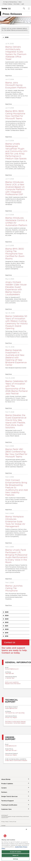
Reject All (15, 855)
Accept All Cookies (15, 851)
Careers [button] (4, 788)
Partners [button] (4, 792)
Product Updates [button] (7, 783)
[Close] (26, 829)
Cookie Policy (19, 846)
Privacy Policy (4, 821)
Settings (15, 859)
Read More (8, 75)
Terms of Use (12, 821)
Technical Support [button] (7, 800)
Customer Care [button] (6, 809)
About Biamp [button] (5, 779)
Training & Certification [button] (9, 805)
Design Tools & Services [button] (9, 796)
